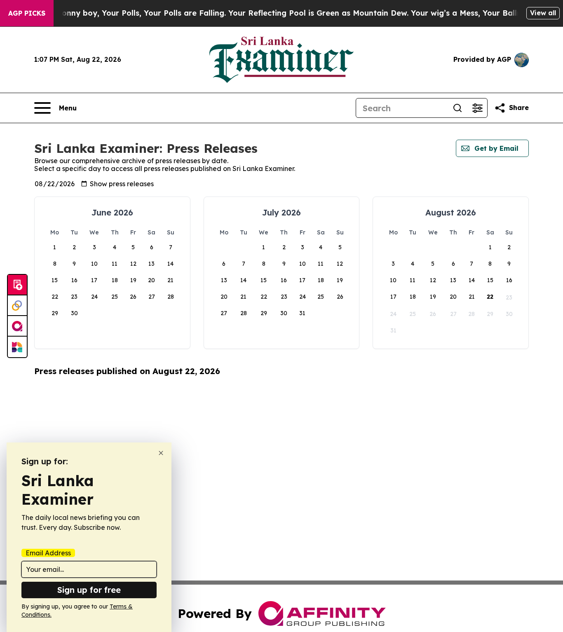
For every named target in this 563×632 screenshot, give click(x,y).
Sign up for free (89, 590)
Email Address (48, 553)
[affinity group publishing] (17, 326)
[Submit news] (17, 285)
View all (543, 13)
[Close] (161, 453)
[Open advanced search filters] (477, 107)
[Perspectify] (17, 305)
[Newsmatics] (17, 347)
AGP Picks (26, 13)
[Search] (457, 107)
